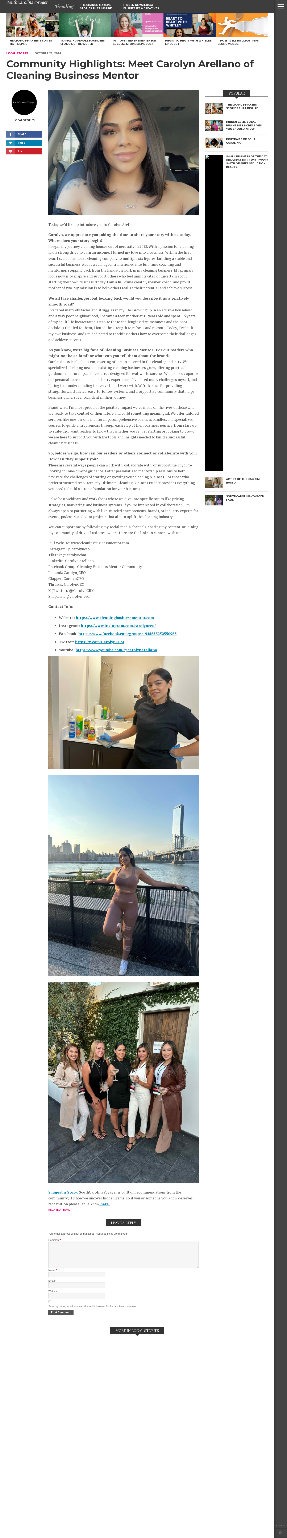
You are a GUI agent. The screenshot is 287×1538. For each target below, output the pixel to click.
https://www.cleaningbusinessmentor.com (115, 617)
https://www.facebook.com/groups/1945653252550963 (127, 633)
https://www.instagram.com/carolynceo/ (118, 625)
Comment (54, 1240)
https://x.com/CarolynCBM (99, 641)
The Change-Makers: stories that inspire (96, 6)
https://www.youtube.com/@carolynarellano (116, 649)
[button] (280, 6)
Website (53, 1291)
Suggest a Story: (63, 1192)
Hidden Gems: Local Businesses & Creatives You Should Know (141, 8)
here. (104, 1204)
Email (52, 1280)
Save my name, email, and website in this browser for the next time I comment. (92, 1306)
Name (52, 1270)
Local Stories (17, 53)
